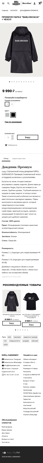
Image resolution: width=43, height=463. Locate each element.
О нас (25, 384)
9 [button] (28, 82)
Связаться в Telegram (12, 359)
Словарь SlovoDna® (30, 411)
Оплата (5, 436)
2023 (6, 345)
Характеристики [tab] (18, 158)
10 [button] (31, 82)
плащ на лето (14, 341)
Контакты (6, 442)
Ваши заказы (7, 430)
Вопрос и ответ (8, 439)
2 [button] (12, 82)
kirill (9, 337)
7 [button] (24, 82)
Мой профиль (7, 427)
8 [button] (26, 82)
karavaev (17, 337)
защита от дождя (30, 337)
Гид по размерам (13, 122)
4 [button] (17, 82)
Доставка (5, 433)
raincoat (35, 341)
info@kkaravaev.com (12, 365)
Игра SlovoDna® (29, 408)
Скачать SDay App (30, 414)
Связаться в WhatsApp (13, 362)
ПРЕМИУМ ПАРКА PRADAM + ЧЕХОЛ (12, 315)
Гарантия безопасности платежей (28, 402)
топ (5, 341)
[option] (21, 50)
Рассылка (27, 371)
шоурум (26, 341)
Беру (11, 323)
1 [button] (9, 82)
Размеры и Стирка (30, 368)
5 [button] (19, 82)
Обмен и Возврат (30, 359)
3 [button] (14, 82)
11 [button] (33, 82)
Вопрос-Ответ (29, 381)
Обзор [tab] (6, 158)
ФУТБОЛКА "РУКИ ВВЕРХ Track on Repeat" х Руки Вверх (31, 316)
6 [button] (21, 82)
